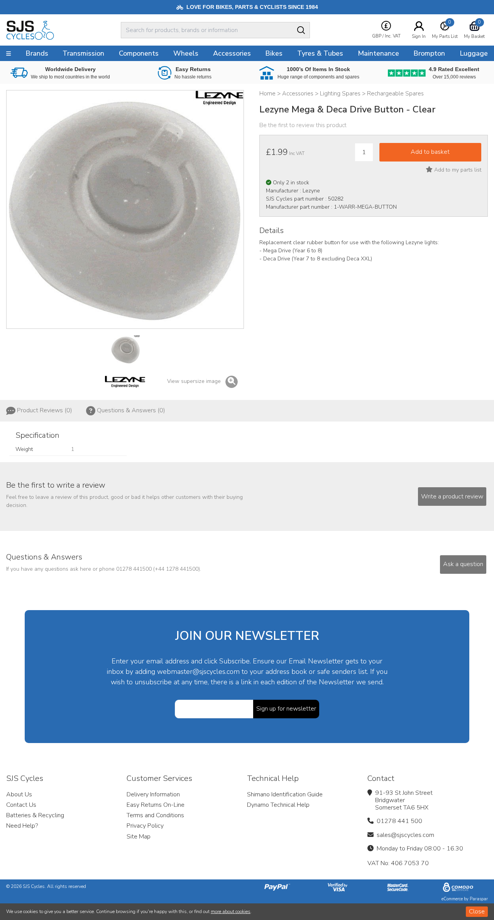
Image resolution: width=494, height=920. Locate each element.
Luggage (474, 53)
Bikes (274, 53)
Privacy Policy (145, 825)
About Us (19, 794)
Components (139, 53)
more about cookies (230, 911)
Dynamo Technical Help (278, 805)
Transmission (83, 53)
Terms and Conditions (155, 815)
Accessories (232, 53)
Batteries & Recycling (35, 815)
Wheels (185, 53)
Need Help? (22, 825)
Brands (36, 53)
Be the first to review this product (303, 125)
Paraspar (479, 899)
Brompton (429, 53)
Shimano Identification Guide (285, 794)
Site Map (139, 836)
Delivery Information (153, 794)
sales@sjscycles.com (405, 835)
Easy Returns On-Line (155, 805)
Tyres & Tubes (320, 53)
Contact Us (21, 805)
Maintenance (378, 53)
